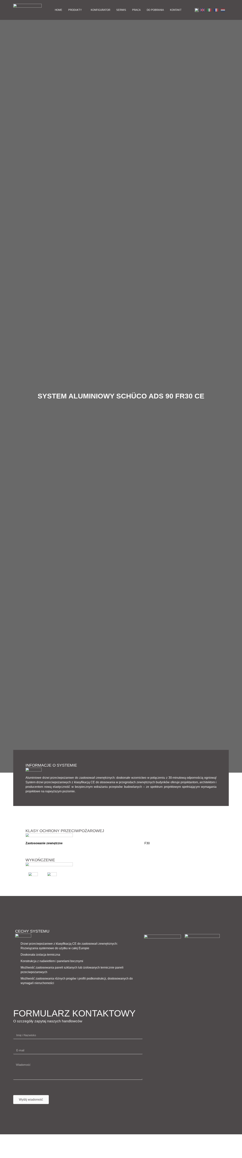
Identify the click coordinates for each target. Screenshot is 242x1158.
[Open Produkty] (84, 10)
